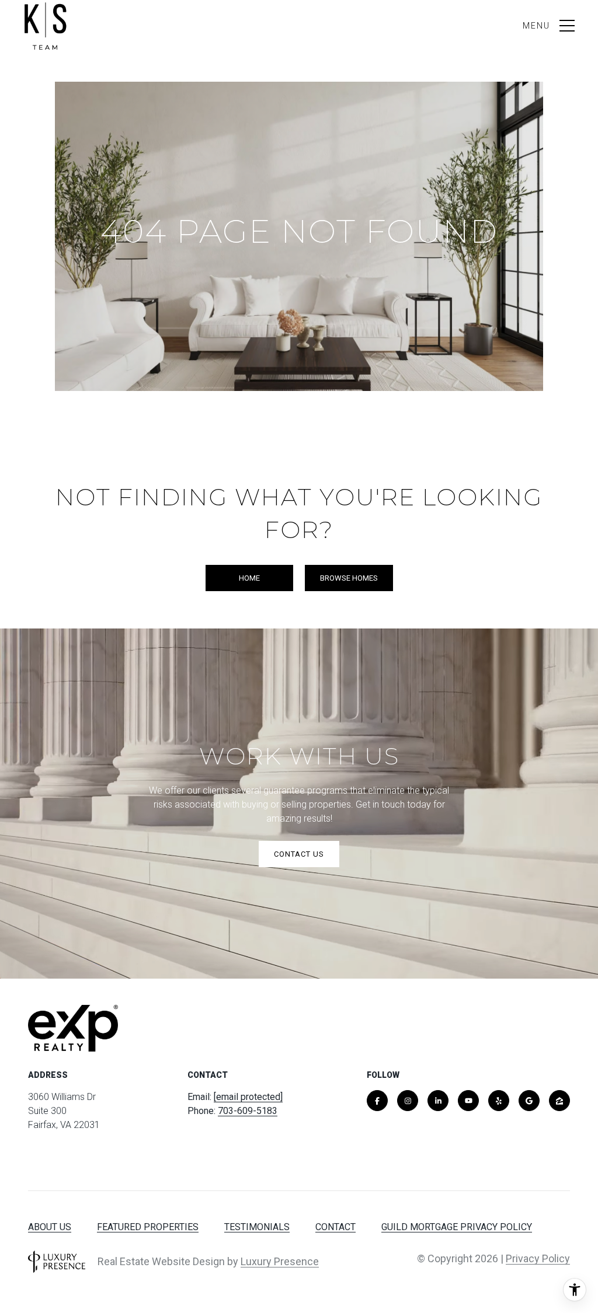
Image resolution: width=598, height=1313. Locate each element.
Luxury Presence (280, 1261)
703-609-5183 (247, 1110)
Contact (335, 1226)
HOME (249, 578)
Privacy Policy (538, 1258)
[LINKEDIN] (437, 1100)
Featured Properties (148, 1226)
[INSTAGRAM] (407, 1100)
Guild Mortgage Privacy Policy (456, 1226)
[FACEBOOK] (377, 1100)
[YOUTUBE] (468, 1100)
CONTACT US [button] (299, 854)
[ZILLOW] (559, 1100)
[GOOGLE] (529, 1100)
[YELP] (498, 1100)
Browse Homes (349, 578)
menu (536, 25)
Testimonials (257, 1226)
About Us (49, 1226)
